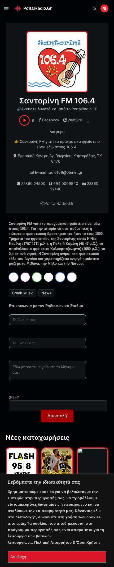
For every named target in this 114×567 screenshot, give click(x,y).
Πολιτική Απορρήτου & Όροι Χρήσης (67, 542)
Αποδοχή (18, 556)
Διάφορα (57, 131)
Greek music (22, 293)
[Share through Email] (72, 277)
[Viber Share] (25, 277)
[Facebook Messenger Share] (60, 277)
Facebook (50, 120)
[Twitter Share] (48, 277)
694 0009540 (65, 183)
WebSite (75, 120)
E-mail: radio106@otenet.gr (58, 172)
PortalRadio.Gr (37, 8)
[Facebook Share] (13, 277)
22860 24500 (33, 183)
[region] (57, 520)
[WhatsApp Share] (37, 277)
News (46, 293)
